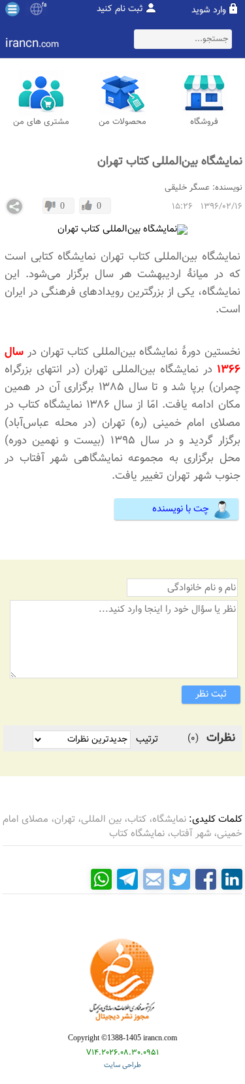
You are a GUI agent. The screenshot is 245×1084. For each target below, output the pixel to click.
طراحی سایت (122, 1065)
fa (44, 5)
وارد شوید (208, 10)
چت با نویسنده (180, 509)
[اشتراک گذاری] (14, 207)
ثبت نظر (211, 694)
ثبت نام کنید (120, 9)
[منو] (12, 9)
